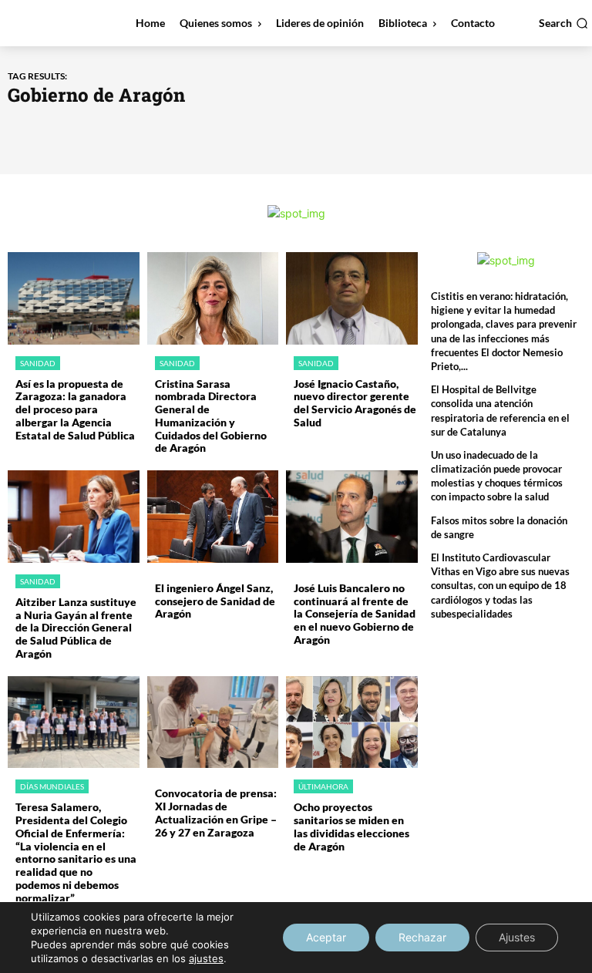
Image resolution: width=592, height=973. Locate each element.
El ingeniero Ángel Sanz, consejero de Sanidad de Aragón (215, 601)
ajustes (206, 958)
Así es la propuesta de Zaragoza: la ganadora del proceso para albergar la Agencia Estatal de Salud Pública (75, 409)
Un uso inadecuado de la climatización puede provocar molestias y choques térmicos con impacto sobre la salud (497, 476)
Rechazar (422, 937)
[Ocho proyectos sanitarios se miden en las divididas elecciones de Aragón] (352, 722)
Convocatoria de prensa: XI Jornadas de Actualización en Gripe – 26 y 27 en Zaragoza (216, 812)
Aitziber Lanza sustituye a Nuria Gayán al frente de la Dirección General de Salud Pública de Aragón (75, 627)
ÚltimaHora (323, 786)
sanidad (38, 363)
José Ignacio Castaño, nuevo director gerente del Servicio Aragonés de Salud (355, 403)
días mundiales (52, 786)
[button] (563, 23)
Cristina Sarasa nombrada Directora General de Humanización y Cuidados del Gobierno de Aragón (211, 416)
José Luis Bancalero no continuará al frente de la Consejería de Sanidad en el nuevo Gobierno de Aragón (354, 613)
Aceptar (326, 937)
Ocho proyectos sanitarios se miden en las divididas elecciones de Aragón (351, 826)
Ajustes (517, 937)
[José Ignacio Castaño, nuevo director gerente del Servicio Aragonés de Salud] (352, 298)
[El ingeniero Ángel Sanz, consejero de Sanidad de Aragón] (213, 516)
